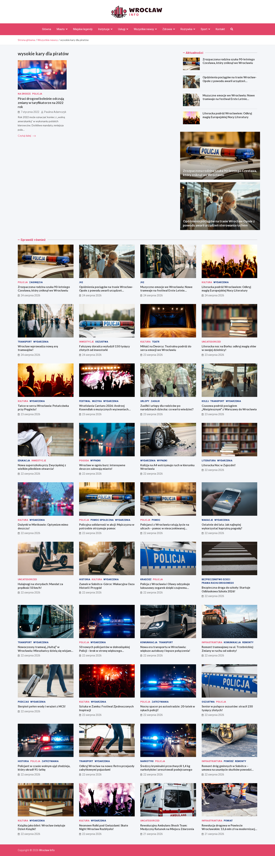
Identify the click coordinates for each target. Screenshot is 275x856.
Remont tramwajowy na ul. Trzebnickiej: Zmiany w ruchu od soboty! (228, 648)
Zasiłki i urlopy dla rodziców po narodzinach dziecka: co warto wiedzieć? (166, 407)
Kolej (205, 401)
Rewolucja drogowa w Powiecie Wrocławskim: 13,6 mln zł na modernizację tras (229, 829)
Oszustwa (101, 341)
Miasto (61, 29)
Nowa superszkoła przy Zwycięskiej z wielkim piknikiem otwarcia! (42, 467)
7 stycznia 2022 (30, 111)
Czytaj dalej (25, 135)
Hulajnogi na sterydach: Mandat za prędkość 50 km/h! (40, 585)
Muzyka (97, 401)
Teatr (155, 341)
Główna (46, 29)
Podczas (23, 702)
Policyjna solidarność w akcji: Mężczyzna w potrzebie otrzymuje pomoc (106, 526)
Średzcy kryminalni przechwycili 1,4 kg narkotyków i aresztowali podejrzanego (166, 767)
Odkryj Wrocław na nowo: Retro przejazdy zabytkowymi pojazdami (106, 767)
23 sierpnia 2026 (153, 354)
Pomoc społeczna (102, 520)
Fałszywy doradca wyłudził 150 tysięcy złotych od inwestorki (104, 348)
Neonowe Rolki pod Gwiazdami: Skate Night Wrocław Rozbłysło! (103, 827)
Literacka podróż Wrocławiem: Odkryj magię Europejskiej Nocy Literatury (227, 115)
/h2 (81, 282)
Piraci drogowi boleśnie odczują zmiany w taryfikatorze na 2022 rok (41, 103)
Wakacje (207, 520)
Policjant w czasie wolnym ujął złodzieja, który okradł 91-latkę (44, 767)
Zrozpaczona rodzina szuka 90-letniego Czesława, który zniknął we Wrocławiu (229, 61)
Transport (25, 341)
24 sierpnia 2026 (30, 295)
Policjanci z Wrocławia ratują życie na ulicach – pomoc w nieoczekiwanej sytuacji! (164, 528)
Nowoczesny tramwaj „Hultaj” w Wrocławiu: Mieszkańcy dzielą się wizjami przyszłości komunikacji (45, 650)
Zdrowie (167, 29)
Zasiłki (155, 401)
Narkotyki (147, 761)
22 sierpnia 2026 (30, 473)
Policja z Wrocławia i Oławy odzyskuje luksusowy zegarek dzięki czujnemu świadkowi (165, 587)
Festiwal (85, 401)
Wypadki (95, 460)
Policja (37, 93)
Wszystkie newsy (144, 29)
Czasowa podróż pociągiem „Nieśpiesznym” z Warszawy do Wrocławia (229, 407)
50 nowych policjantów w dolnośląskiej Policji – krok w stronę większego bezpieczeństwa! (104, 650)
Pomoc (156, 520)
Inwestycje (86, 341)
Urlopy (144, 401)
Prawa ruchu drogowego (218, 583)
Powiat (228, 820)
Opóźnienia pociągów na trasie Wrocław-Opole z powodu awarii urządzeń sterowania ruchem (229, 80)
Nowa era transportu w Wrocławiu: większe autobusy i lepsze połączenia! (165, 648)
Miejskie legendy (83, 29)
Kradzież (145, 579)
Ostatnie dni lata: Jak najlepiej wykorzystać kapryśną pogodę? (222, 526)
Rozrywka (186, 29)
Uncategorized (211, 341)
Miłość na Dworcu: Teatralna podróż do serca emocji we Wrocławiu (165, 348)
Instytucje (104, 29)
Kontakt (220, 29)
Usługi (121, 29)
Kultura (207, 282)
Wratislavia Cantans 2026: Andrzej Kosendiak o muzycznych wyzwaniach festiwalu (104, 409)
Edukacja (24, 460)
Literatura (209, 460)
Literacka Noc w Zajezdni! (219, 465)
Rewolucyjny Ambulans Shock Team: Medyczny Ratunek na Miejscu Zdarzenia (167, 827)
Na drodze (24, 93)
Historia (84, 579)
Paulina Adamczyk (55, 111)
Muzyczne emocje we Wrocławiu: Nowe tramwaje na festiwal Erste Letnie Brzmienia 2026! (229, 99)
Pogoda (84, 460)
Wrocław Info (47, 850)
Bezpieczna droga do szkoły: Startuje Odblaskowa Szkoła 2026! (226, 589)
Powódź (228, 761)
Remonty (247, 642)
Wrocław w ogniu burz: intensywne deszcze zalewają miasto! (102, 467)
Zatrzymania (160, 702)
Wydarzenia (221, 282)
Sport (204, 29)
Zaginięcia (36, 282)
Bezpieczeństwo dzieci (216, 579)
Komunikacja (148, 642)
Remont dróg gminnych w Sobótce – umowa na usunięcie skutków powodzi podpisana (226, 769)
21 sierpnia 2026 (153, 833)
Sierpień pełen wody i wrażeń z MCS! (42, 706)
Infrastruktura (212, 642)
